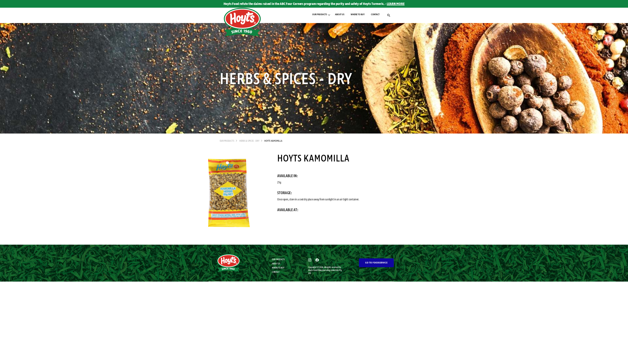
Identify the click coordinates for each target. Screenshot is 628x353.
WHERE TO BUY (358, 14)
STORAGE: (284, 193)
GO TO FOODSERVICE (376, 262)
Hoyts (310, 270)
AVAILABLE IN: (287, 176)
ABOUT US (339, 14)
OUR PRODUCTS (278, 259)
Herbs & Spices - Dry (249, 141)
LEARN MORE (395, 4)
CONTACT (375, 14)
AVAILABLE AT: (287, 210)
